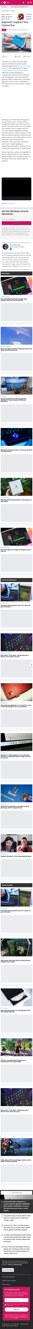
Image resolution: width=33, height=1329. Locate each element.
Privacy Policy (22, 1315)
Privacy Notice (24, 229)
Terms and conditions (8, 1277)
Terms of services (22, 228)
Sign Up (16, 1309)
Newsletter (28, 56)
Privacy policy (6, 1284)
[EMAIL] (11, 249)
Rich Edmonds (13, 30)
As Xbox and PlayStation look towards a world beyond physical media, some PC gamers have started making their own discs (17, 1238)
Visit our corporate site (15, 1264)
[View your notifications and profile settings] (23, 2)
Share (5, 56)
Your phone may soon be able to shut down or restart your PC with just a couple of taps (17, 1218)
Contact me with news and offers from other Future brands (16, 1304)
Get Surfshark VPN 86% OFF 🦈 (20, 7)
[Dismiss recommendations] (31, 11)
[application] (16, 188)
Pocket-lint (11, 203)
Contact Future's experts (9, 1280)
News (4, 30)
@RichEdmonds (25, 266)
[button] (31, 2)
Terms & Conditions (15, 1317)
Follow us (19, 56)
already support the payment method (15, 70)
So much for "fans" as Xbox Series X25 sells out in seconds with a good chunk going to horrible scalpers (17, 1227)
